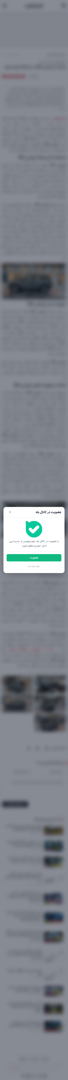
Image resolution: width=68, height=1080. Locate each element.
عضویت (34, 558)
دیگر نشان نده (34, 566)
